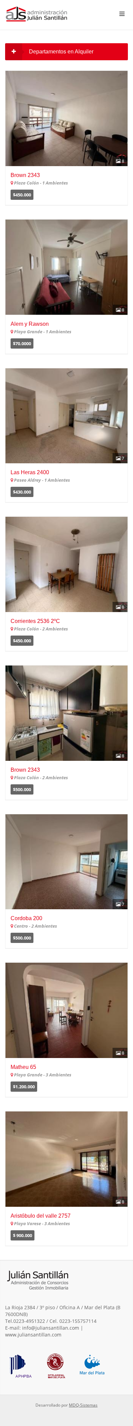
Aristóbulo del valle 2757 (41, 1216)
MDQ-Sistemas (83, 1405)
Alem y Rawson (30, 324)
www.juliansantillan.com (33, 1334)
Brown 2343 (25, 175)
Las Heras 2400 (30, 472)
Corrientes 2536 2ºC (35, 621)
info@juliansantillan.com (50, 1328)
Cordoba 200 (26, 918)
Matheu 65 (23, 1067)
